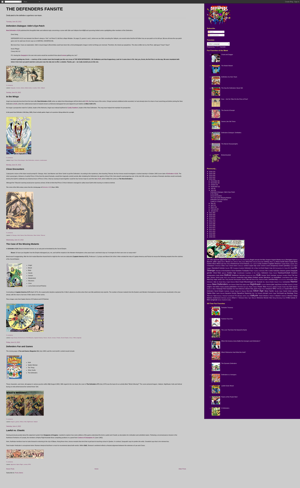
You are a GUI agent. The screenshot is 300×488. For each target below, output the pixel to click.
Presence (269, 286)
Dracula (218, 270)
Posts (212, 32)
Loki (272, 277)
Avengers (289, 260)
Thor (208, 295)
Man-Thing (225, 279)
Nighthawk (30, 421)
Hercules (242, 275)
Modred (233, 282)
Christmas (218, 265)
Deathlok (241, 268)
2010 (211, 233)
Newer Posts (10, 469)
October (213, 184)
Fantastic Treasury (227, 307)
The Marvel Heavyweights (229, 144)
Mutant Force (278, 282)
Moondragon (21, 160)
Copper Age (252, 265)
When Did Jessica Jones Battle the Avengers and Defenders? (240, 341)
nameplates (286, 282)
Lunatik (295, 277)
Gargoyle (13, 88)
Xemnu (219, 300)
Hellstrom (235, 275)
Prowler (279, 286)
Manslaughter (238, 279)
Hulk (18, 235)
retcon (247, 289)
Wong (274, 298)
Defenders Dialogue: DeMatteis (231, 132)
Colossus (240, 265)
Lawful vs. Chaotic (15, 430)
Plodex (251, 286)
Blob (222, 263)
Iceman (18, 88)
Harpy (270, 273)
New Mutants (232, 284)
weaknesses (43, 160)
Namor (22, 235)
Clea (223, 265)
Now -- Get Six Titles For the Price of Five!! (234, 99)
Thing (295, 293)
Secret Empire (65, 337)
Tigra (215, 295)
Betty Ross (249, 261)
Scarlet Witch (288, 288)
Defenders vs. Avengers (228, 374)
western (229, 298)
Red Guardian (227, 288)
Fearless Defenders (259, 270)
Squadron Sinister (230, 293)
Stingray (260, 293)
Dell (259, 268)
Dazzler (227, 268)
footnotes (276, 270)
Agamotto (216, 259)
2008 (211, 237)
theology (290, 293)
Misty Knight (226, 282)
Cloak (227, 265)
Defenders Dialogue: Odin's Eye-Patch (25, 26)
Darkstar (222, 268)
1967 (208, 259)
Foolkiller (270, 270)
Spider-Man (211, 293)
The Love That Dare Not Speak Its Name (234, 330)
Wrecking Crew (280, 298)
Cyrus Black (293, 265)
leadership (240, 277)
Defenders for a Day (251, 268)
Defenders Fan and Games (19, 346)
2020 (211, 214)
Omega (295, 284)
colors (235, 265)
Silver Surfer (37, 235)
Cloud (15, 160)
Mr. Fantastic (258, 282)
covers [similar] (284, 265)
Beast (15, 337)
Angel (12, 160)
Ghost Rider (217, 273)
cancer (255, 263)
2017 (211, 220)
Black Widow (216, 263)
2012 (211, 229)
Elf (222, 270)
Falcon (45, 337)
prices (275, 286)
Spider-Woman (220, 293)
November (214, 183)
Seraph (232, 291)
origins (209, 287)
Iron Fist (291, 275)
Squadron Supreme (244, 293)
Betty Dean (242, 261)
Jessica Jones (215, 277)
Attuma (283, 259)
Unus (70, 337)
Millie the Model (218, 282)
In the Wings (12, 96)
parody (226, 286)
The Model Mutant (227, 65)
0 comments (9, 85)
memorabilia (289, 279)
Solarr (281, 291)
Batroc (223, 261)
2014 (211, 225)
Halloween (264, 273)
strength (265, 293)
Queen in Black (211, 288)
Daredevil (215, 268)
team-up (283, 293)
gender (209, 273)
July (212, 188)
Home (96, 469)
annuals (257, 259)
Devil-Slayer (265, 268)
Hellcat (21, 421)
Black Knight (289, 261)
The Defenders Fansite (34, 8)
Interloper (279, 275)
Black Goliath (280, 261)
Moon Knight (239, 282)
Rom (263, 288)
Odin (39, 88)
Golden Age (231, 273)
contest (26, 464)
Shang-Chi (238, 291)
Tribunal (43, 235)
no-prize (34, 88)
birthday (266, 261)
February (214, 209)
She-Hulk (249, 291)
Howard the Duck (251, 275)
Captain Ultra (293, 263)
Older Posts (182, 469)
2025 (211, 173)
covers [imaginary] (272, 265)
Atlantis (278, 259)
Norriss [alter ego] (272, 284)
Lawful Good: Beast (227, 385)
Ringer (260, 288)
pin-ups (246, 286)
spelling (294, 291)
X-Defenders (225, 408)
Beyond (255, 261)
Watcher (209, 298)
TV (235, 296)
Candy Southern (262, 263)
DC (231, 268)
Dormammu (278, 268)
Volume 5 (284, 295)
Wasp (295, 295)
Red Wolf (235, 288)
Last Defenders (231, 277)
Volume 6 (290, 295)
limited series (28, 88)
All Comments (214, 35)
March (213, 207)
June (212, 190)
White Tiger (248, 298)
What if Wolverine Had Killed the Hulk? (233, 352)
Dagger (209, 268)
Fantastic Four (247, 271)
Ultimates (239, 295)
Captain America (38, 337)
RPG (29, 464)
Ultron (244, 295)
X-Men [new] (290, 298)
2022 (211, 179)
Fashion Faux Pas (227, 319)
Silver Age (258, 291)
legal (245, 277)
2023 (211, 177)
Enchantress (227, 270)
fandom (239, 271)
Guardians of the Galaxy (253, 273)
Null (283, 284)
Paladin (222, 286)
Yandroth (224, 300)
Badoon (295, 259)
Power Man (262, 287)
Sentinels (226, 291)
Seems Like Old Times (228, 121)
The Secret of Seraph (228, 110)
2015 (211, 224)
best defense (234, 261)
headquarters (211, 275)
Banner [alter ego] (214, 261)
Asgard (273, 259)
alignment (13, 464)
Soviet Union (287, 291)
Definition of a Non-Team (229, 77)
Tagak (274, 293)
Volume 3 (272, 295)
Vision (261, 295)
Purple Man (285, 286)
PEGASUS (240, 286)
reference (242, 288)
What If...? (235, 298)
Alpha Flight (19, 464)
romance (37, 160)
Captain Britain (285, 263)
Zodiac (229, 300)
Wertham (223, 298)
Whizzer (254, 298)
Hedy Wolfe (220, 275)
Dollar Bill (272, 268)
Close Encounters (15, 169)
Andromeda (246, 259)
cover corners (261, 265)
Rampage (219, 288)
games (17, 421)
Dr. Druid (291, 268)
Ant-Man (262, 259)
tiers (211, 295)
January (213, 211)
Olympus (290, 284)
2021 (211, 212)
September (214, 186)
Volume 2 (266, 295)
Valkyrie (43, 88)
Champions (210, 265)
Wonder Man (268, 298)
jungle (221, 277)
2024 (211, 175)
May (212, 203)
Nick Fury (239, 284)
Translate (223, 47)
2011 (211, 231)
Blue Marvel (227, 263)
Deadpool (236, 268)
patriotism (233, 287)
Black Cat (273, 261)
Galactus (282, 270)
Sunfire (270, 293)
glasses (224, 273)
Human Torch (265, 275)
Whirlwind (241, 298)
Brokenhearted (226, 155)
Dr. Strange (14, 235)
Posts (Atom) (19, 472)
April (212, 205)
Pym (290, 286)
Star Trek (254, 293)
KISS (225, 277)
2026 (211, 171)
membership (273, 279)
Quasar (295, 286)
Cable (251, 263)
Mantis (244, 279)
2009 (211, 235)
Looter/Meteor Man (287, 277)
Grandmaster (241, 273)
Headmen (294, 273)
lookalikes (277, 277)
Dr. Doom (285, 268)
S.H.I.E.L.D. (280, 288)
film (266, 270)
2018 (211, 218)
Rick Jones (254, 288)
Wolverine (260, 298)
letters (22, 88)
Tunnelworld (230, 295)
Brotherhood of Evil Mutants (25, 337)
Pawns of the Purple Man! (229, 397)
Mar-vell (248, 279)
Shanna (244, 291)
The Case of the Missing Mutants (22, 244)
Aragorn (12, 421)
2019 (211, 216)
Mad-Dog (210, 279)
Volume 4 (278, 295)
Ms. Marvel (266, 282)
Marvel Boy (255, 279)
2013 (211, 227)
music (272, 282)
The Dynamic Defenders (229, 363)
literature (267, 277)
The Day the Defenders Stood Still (232, 88)
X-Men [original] (77, 337)
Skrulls (277, 291)
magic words (218, 279)
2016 (211, 222)
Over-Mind (216, 286)
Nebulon (209, 284)
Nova (279, 284)
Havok (49, 337)
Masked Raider (263, 279)
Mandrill (231, 279)
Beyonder (261, 261)
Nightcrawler (246, 284)
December (214, 181)
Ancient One (239, 259)
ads (211, 260)
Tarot (278, 293)
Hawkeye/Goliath (284, 273)
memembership (282, 279)
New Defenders (30, 160)
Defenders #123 (46, 187)
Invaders (285, 275)
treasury (219, 295)
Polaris (58, 337)
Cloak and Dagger (227, 54)
